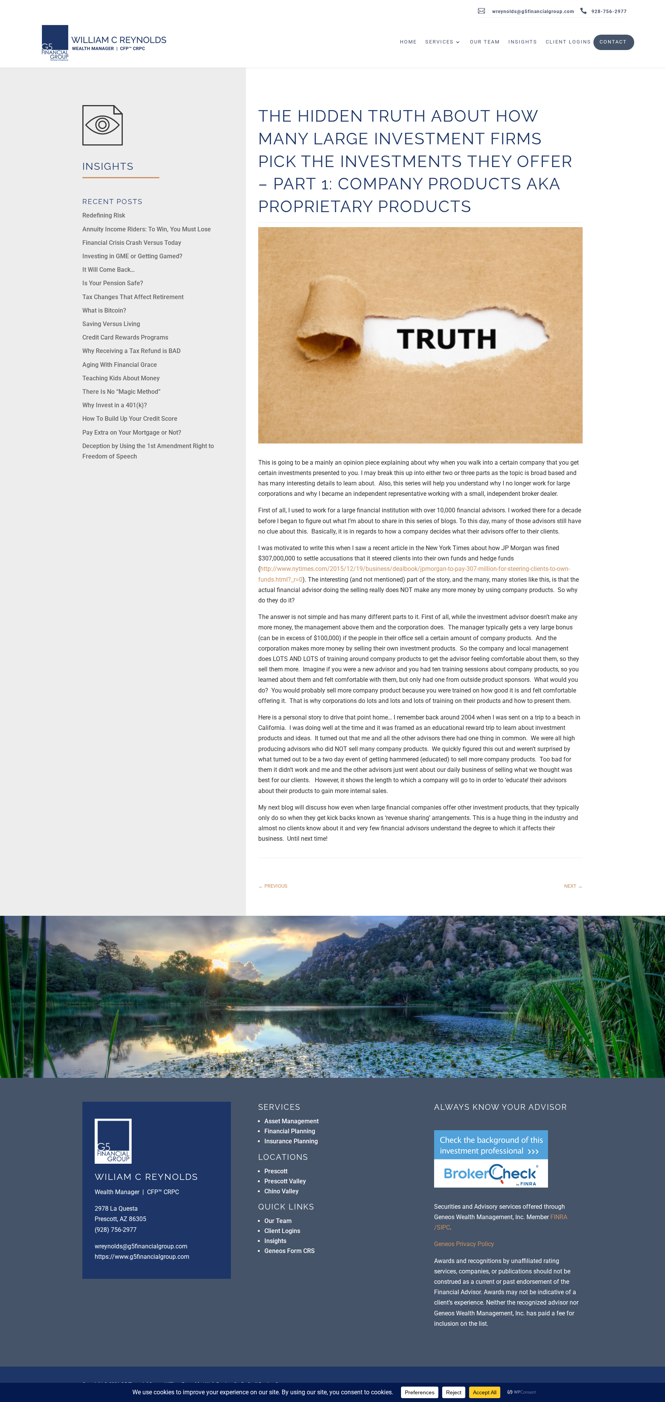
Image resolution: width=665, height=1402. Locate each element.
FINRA (558, 1217)
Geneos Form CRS (289, 1251)
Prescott (275, 1171)
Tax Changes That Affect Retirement (133, 297)
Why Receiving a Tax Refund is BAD (131, 351)
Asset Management (291, 1121)
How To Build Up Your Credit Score (129, 418)
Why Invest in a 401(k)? (114, 405)
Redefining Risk (103, 215)
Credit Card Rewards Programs (125, 337)
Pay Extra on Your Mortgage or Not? (131, 432)
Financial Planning (289, 1131)
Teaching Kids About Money (121, 378)
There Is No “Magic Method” (121, 391)
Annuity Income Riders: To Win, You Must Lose (146, 229)
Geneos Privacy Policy (464, 1244)
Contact (613, 42)
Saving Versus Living (111, 324)
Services (439, 42)
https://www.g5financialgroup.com (142, 1256)
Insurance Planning (291, 1141)
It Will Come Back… (108, 269)
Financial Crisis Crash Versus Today (131, 242)
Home (408, 42)
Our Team (485, 42)
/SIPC (442, 1227)
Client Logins (568, 42)
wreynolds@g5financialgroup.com (533, 11)
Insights (522, 42)
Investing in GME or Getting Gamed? (132, 256)
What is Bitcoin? (104, 310)
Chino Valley (281, 1191)
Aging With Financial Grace (119, 364)
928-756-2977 (609, 11)
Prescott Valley (285, 1181)
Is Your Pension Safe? (112, 283)
